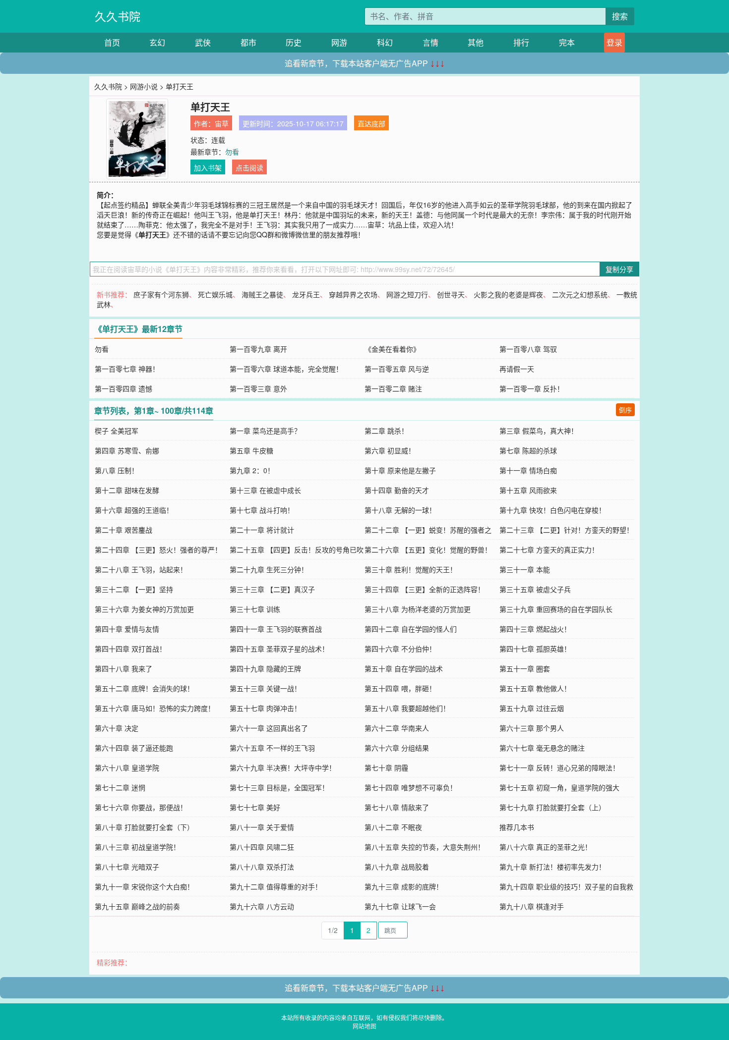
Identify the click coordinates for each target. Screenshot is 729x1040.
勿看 (232, 152)
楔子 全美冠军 (116, 431)
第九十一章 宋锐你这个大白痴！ (144, 886)
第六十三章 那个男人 (531, 728)
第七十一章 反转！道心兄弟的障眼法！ (559, 767)
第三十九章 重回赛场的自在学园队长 (555, 609)
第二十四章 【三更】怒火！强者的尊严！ (158, 549)
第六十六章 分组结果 (396, 748)
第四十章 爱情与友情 (127, 629)
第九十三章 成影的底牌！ (403, 886)
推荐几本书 (516, 827)
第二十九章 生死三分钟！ (269, 569)
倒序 (625, 409)
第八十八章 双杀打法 (262, 867)
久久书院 (117, 16)
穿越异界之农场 (353, 294)
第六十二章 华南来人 (396, 728)
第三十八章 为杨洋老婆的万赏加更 (417, 609)
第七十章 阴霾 (386, 767)
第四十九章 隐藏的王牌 (265, 668)
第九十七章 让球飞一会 (400, 906)
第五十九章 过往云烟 (531, 708)
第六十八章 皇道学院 (127, 767)
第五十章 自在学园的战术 (403, 668)
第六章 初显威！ (389, 450)
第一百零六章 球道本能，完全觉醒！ (286, 369)
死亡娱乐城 (215, 294)
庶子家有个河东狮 (161, 294)
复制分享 (619, 269)
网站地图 (364, 1026)
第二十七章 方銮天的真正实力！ (549, 549)
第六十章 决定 (116, 728)
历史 (294, 42)
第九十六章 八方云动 (262, 906)
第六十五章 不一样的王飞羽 (272, 748)
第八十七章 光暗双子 (127, 867)
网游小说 (144, 86)
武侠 (203, 42)
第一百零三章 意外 (258, 388)
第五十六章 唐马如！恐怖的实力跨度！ (155, 708)
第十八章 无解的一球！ (400, 510)
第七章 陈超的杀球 (528, 450)
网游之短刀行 (407, 294)
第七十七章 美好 (255, 807)
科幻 (385, 42)
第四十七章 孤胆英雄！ (535, 649)
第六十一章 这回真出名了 (269, 728)
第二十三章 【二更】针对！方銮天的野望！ (566, 530)
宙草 (222, 123)
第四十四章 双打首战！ (130, 649)
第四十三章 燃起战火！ (535, 629)
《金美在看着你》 (392, 349)
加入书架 (208, 167)
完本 (567, 42)
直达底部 (371, 123)
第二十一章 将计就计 (262, 530)
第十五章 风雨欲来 (528, 490)
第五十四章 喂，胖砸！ (400, 688)
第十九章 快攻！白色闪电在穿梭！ (552, 510)
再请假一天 (516, 369)
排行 (521, 42)
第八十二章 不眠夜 (393, 827)
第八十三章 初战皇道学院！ (137, 847)
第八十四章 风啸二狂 (262, 847)
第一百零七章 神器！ (127, 369)
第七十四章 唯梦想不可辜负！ (410, 787)
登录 (614, 42)
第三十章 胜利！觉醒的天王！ (410, 569)
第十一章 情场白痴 (528, 470)
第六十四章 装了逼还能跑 (134, 748)
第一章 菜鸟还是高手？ (265, 431)
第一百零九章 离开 (258, 349)
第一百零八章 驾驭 (528, 349)
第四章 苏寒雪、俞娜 (127, 450)
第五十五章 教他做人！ (535, 688)
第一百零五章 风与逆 (396, 369)
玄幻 (157, 42)
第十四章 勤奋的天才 (396, 490)
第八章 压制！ (116, 470)
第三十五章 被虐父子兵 (535, 589)
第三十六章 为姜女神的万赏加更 (144, 609)
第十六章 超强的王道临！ (134, 510)
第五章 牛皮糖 (251, 450)
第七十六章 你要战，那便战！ (141, 807)
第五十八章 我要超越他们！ (407, 708)
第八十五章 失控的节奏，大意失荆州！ (424, 847)
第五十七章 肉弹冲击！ (265, 708)
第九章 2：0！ (252, 470)
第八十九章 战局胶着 (396, 867)
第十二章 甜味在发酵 (127, 490)
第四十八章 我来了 (123, 668)
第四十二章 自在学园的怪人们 (410, 629)
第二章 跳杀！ (386, 431)
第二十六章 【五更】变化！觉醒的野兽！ (427, 549)
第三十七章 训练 (255, 609)
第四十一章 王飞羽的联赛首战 (276, 629)
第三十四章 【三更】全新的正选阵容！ (424, 589)
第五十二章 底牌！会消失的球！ (144, 688)
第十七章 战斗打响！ (262, 510)
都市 (248, 42)
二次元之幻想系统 (580, 294)
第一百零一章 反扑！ (531, 388)
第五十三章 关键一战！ (265, 688)
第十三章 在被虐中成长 (265, 490)
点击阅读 (249, 167)
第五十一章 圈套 (524, 668)
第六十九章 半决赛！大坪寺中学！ (283, 767)
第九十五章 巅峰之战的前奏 (137, 906)
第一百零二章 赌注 (393, 388)
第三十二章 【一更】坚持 (134, 589)
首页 (112, 42)
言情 (430, 42)
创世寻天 (451, 294)
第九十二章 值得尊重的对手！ (276, 886)
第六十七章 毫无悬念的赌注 (542, 748)
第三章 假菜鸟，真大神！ (538, 431)
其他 (476, 42)
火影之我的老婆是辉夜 (508, 294)
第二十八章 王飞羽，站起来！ (141, 569)
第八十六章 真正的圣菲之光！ (545, 847)
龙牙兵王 (306, 294)
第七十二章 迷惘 (120, 787)
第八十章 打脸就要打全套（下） (144, 827)
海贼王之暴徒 (262, 294)
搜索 (620, 16)
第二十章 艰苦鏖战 (123, 530)
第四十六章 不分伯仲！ (400, 649)
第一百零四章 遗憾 (123, 388)
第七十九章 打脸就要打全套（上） (552, 807)
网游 (339, 42)
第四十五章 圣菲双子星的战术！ (279, 649)
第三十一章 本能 (524, 569)
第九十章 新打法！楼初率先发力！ (552, 867)
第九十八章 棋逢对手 (531, 906)
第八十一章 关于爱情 (262, 827)
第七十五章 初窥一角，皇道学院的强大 (559, 787)
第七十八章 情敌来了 (396, 807)
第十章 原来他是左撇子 (400, 470)
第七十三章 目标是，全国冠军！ (279, 787)
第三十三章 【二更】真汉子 (272, 589)
